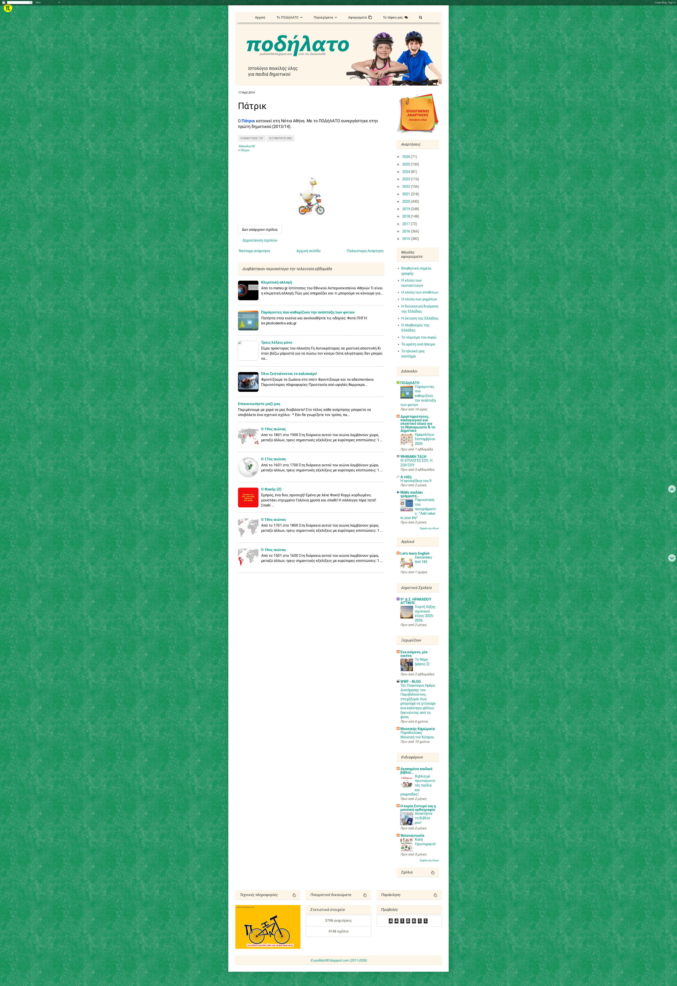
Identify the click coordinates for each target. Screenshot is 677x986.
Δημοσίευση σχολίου (259, 240)
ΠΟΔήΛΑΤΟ (409, 383)
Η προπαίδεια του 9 (415, 481)
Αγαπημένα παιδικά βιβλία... (416, 770)
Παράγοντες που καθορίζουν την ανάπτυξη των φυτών (308, 312)
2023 (406, 179)
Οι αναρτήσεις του (251, 138)
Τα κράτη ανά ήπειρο (418, 344)
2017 (406, 224)
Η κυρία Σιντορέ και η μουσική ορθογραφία (418, 808)
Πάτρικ (244, 150)
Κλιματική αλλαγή (276, 282)
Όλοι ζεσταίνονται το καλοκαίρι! (289, 374)
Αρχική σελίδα (308, 251)
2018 (406, 216)
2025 (406, 164)
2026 (406, 157)
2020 (406, 202)
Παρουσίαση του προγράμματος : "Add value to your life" (418, 509)
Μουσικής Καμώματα (417, 729)
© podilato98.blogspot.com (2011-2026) (338, 960)
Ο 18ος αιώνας (273, 519)
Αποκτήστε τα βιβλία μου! (423, 818)
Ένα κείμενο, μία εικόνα (413, 654)
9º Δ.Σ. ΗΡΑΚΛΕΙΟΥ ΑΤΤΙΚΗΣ (415, 601)
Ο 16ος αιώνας (273, 550)
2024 (406, 172)
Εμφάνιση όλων (429, 528)
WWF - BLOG (410, 681)
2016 (406, 231)
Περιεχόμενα (324, 17)
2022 (406, 187)
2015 (406, 239)
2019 (406, 209)
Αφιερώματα (358, 17)
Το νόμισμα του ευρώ (418, 337)
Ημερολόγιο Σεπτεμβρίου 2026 (425, 439)
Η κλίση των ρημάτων (419, 299)
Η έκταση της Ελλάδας (420, 318)
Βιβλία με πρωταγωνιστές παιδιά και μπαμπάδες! (417, 785)
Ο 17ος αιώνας (273, 459)
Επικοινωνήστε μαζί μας (259, 404)
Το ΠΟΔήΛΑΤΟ (288, 17)
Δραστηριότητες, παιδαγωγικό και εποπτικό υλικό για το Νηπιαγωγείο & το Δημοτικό (417, 423)
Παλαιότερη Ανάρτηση (365, 251)
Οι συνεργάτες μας (280, 138)
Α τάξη (405, 477)
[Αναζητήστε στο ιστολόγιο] (420, 17)
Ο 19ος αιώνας (273, 429)
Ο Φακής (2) (271, 489)
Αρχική (260, 17)
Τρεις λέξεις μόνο (276, 342)
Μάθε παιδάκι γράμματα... (411, 494)
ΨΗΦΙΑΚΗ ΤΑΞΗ (413, 456)
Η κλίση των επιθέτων (419, 292)
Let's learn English (414, 553)
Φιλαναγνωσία (412, 835)
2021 (406, 194)
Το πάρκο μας (394, 17)
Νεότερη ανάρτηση (254, 251)
